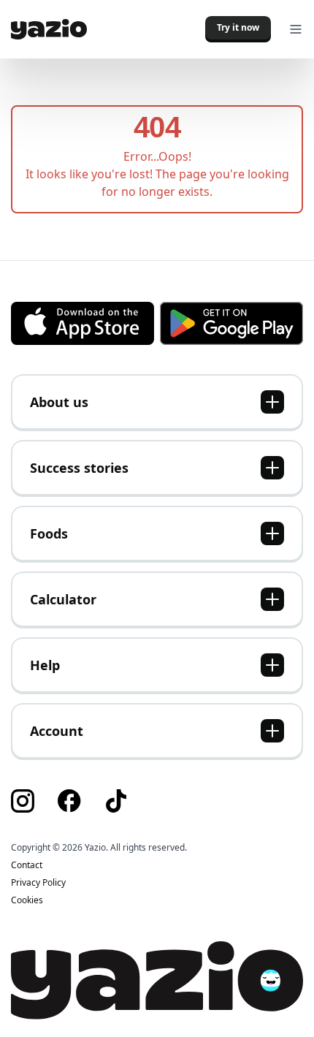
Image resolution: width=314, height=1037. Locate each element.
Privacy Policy (38, 883)
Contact (26, 865)
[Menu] (295, 29)
